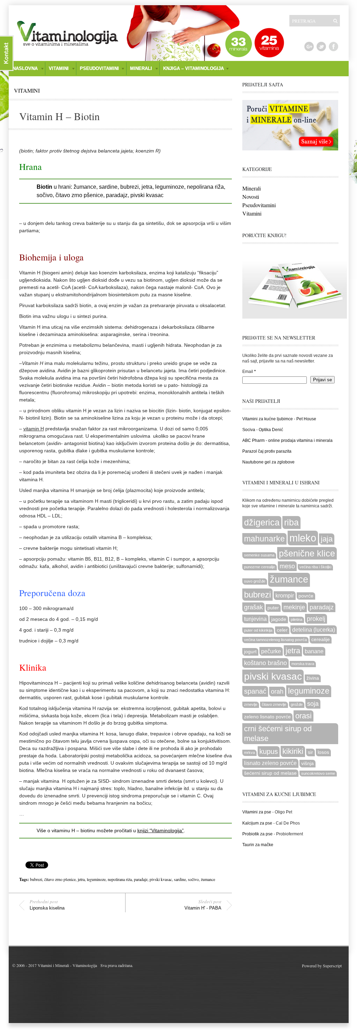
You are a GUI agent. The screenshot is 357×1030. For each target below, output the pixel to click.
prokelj (316, 618)
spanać (255, 691)
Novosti (250, 196)
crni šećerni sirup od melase (278, 733)
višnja (307, 763)
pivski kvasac (161, 879)
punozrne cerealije (259, 567)
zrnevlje (250, 704)
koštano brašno (265, 662)
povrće (305, 596)
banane (314, 651)
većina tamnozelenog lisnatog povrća (275, 640)
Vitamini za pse (256, 812)
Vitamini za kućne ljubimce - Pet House (279, 418)
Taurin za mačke (257, 844)
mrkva (249, 752)
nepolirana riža (120, 879)
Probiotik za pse (257, 834)
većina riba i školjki (315, 567)
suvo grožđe (254, 581)
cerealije (320, 639)
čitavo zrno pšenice (60, 879)
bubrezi (36, 879)
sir (310, 752)
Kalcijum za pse (257, 823)
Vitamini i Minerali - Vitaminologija (67, 965)
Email (249, 371)
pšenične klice (307, 553)
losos (323, 752)
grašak (253, 607)
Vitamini (27, 90)
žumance (208, 879)
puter (273, 607)
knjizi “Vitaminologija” (160, 830)
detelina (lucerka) (313, 629)
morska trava (302, 664)
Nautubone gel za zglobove (268, 462)
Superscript (332, 965)
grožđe (297, 704)
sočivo (193, 879)
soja (313, 703)
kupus (268, 751)
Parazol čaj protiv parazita (266, 451)
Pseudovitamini (259, 205)
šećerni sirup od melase (270, 773)
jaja (327, 538)
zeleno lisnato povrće (267, 716)
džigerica (262, 522)
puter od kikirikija (258, 630)
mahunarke (264, 538)
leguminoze (96, 879)
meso (287, 566)
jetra (81, 879)
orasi (303, 715)
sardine (180, 879)
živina (312, 678)
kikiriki (292, 751)
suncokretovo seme (318, 773)
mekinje (294, 607)
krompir (284, 595)
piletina (296, 619)
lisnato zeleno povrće (270, 763)
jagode (278, 619)
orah (277, 691)
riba (291, 522)
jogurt (250, 651)
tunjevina (255, 619)
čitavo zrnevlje (274, 704)
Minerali (251, 188)
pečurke (271, 651)
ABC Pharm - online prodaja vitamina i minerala (287, 440)
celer (282, 630)
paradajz (140, 879)
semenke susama (259, 555)
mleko (302, 538)
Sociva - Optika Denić (262, 429)
